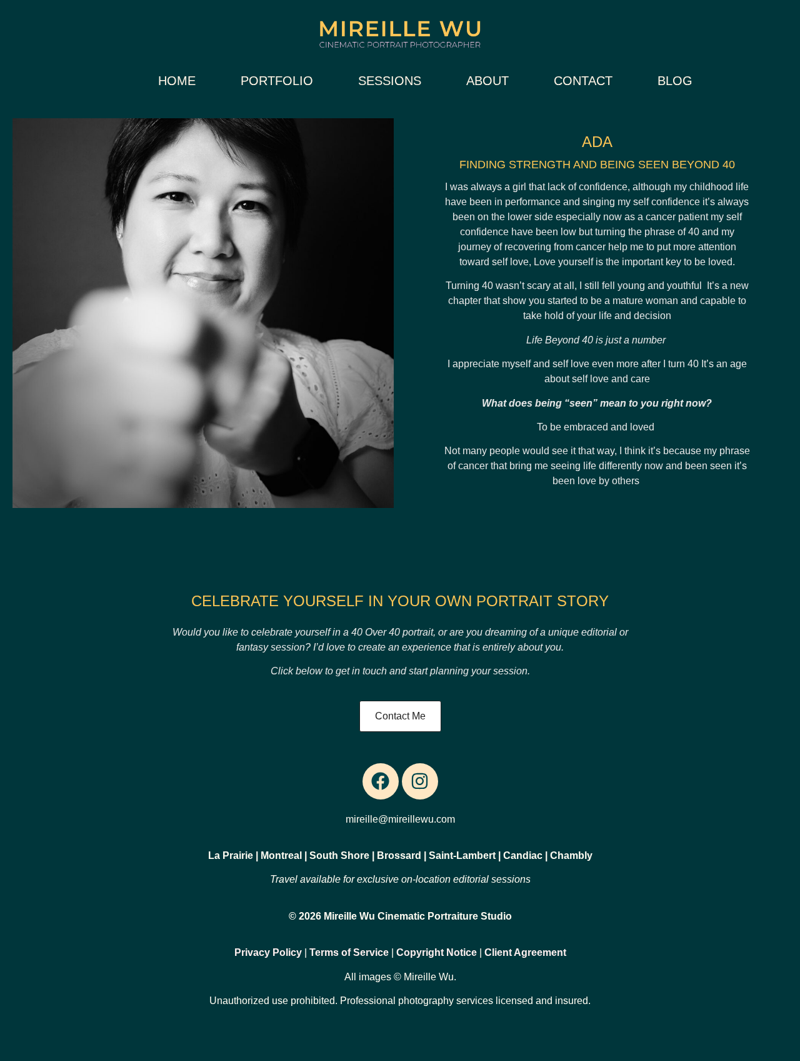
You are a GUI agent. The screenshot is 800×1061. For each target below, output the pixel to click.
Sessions (389, 81)
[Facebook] (380, 781)
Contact (583, 81)
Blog (675, 81)
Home (177, 81)
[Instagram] (420, 781)
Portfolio (277, 81)
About (487, 81)
